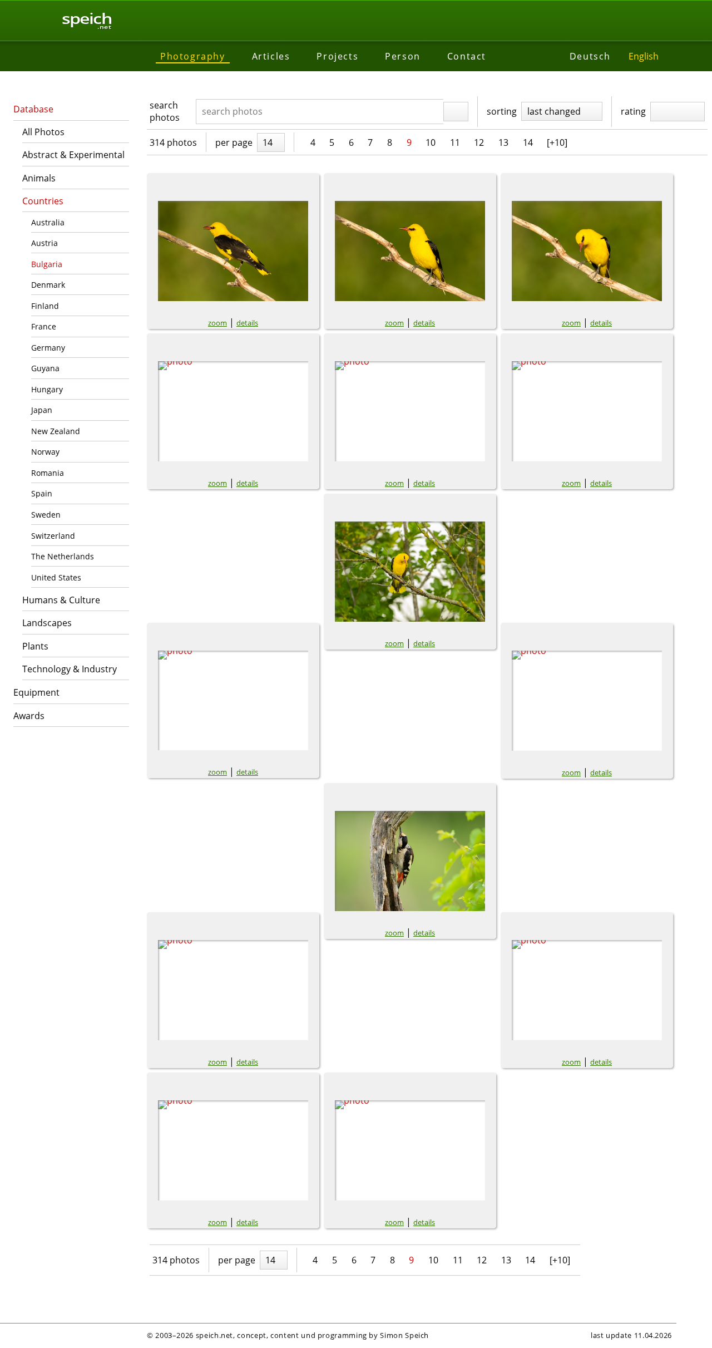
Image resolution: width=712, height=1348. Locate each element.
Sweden (46, 514)
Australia (48, 222)
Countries (42, 201)
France (43, 326)
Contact (466, 56)
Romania (47, 473)
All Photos (43, 132)
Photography (192, 56)
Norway (45, 451)
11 (455, 142)
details (247, 323)
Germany (48, 347)
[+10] (557, 142)
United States (56, 577)
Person (403, 56)
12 (479, 142)
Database (33, 109)
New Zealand (55, 431)
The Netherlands (62, 556)
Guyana (45, 368)
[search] (455, 112)
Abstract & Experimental (73, 155)
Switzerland (53, 535)
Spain (41, 493)
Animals (39, 178)
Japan (41, 410)
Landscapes (47, 623)
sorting (502, 111)
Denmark (48, 284)
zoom (217, 323)
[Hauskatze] (587, 990)
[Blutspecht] (410, 861)
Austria (44, 243)
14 (528, 142)
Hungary (47, 389)
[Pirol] (233, 251)
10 (431, 142)
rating (633, 111)
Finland (45, 306)
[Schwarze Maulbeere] (410, 1150)
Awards (28, 716)
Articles (271, 56)
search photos (165, 111)
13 (503, 142)
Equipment (36, 692)
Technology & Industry (69, 669)
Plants (35, 646)
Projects (337, 56)
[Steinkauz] (233, 990)
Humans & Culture (61, 600)
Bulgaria (46, 264)
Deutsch (590, 56)
